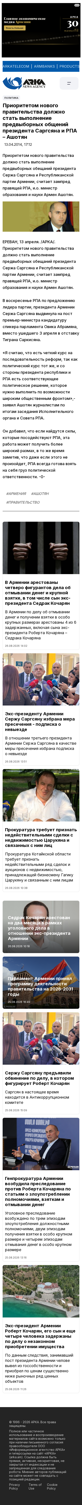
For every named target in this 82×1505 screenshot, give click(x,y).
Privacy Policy (14, 1486)
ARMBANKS (44, 66)
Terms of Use (35, 1486)
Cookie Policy (52, 1486)
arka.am (15, 1457)
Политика (11, 97)
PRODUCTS (69, 66)
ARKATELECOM (15, 66)
